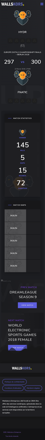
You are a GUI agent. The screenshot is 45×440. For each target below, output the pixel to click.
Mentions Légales (33, 388)
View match (27, 305)
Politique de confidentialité (14, 382)
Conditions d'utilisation (13, 388)
